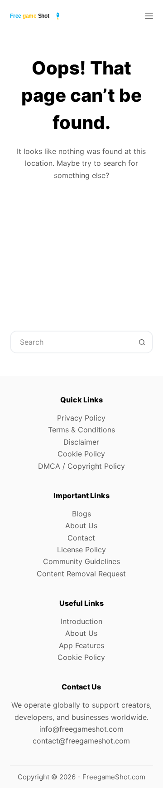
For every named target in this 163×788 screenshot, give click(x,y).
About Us (81, 525)
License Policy (81, 549)
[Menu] (149, 16)
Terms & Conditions (81, 429)
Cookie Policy (81, 453)
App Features (81, 645)
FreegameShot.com (113, 777)
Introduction (81, 621)
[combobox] (71, 342)
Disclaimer (81, 441)
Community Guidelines (81, 561)
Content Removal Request (81, 573)
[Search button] (141, 342)
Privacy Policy (81, 417)
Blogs (81, 513)
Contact (81, 537)
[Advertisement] (81, 249)
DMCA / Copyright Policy (81, 466)
